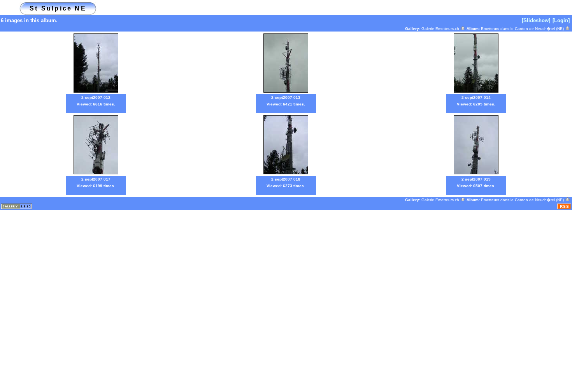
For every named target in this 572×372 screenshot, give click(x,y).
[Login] (561, 20)
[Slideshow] (536, 20)
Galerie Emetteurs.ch (440, 28)
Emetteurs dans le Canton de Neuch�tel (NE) (523, 28)
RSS (564, 206)
